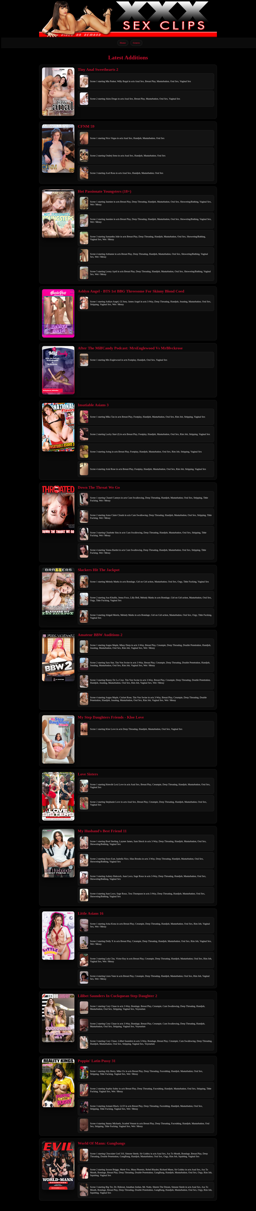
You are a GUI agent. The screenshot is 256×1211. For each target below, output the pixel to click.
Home (123, 43)
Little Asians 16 (90, 913)
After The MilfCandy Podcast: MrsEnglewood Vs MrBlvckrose (130, 348)
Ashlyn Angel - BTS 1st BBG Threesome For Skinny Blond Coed (131, 291)
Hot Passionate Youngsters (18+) (104, 191)
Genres (136, 43)
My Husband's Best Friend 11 (102, 831)
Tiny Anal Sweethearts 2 (98, 69)
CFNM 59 (86, 126)
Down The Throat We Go (99, 487)
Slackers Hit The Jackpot (99, 570)
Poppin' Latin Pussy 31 (97, 1061)
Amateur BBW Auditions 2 (100, 635)
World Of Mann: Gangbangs (101, 1143)
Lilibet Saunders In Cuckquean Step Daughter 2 (117, 996)
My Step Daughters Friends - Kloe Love (111, 717)
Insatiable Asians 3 (93, 405)
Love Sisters (88, 774)
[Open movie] (58, 91)
